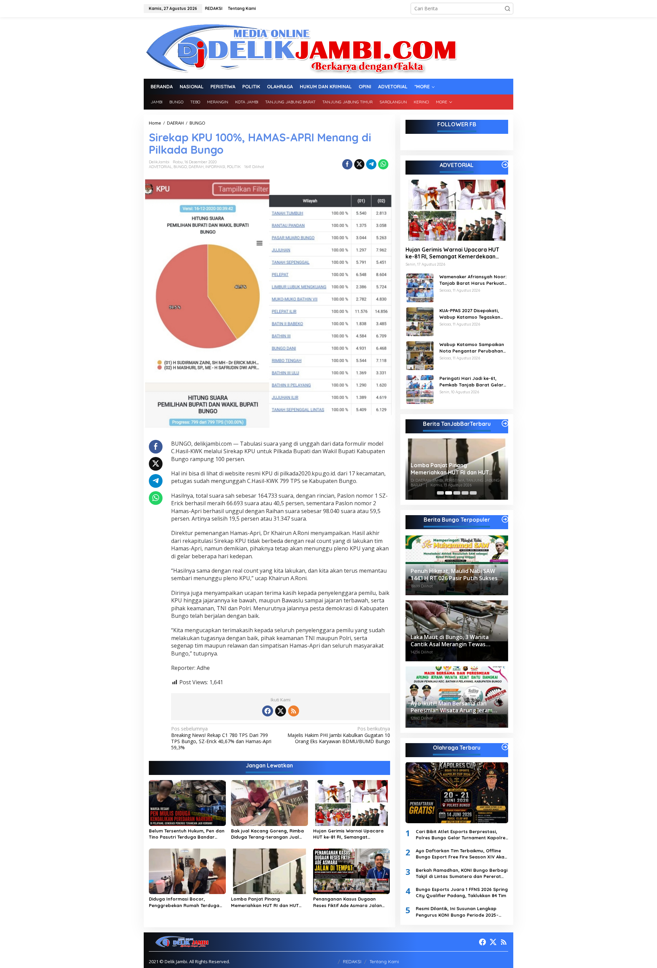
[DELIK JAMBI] (301, 47)
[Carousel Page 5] (473, 493)
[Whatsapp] (383, 164)
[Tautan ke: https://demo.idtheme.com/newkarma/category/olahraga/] (505, 747)
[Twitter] (280, 710)
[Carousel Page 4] (465, 493)
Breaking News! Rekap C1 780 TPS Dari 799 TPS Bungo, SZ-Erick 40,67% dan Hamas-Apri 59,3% (221, 738)
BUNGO (180, 166)
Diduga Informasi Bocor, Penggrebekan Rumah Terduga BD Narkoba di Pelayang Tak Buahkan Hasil (184, 902)
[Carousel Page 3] (456, 493)
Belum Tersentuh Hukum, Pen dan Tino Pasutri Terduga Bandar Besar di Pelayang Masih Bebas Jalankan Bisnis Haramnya (186, 834)
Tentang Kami (384, 961)
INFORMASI (215, 166)
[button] (507, 8)
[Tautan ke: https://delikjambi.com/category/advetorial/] (505, 165)
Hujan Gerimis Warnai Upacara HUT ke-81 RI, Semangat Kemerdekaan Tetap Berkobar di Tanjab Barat (350, 834)
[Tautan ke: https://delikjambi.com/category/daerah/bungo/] (505, 519)
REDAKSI (352, 961)
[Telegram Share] (371, 164)
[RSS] (293, 710)
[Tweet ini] (359, 164)
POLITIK (234, 166)
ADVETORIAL (160, 166)
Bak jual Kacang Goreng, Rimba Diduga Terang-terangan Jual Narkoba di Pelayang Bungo (267, 834)
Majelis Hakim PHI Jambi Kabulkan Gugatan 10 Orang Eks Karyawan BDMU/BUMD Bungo (338, 735)
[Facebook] (267, 710)
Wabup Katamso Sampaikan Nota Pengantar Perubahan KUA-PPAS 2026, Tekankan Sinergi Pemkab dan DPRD (471, 348)
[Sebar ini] (347, 164)
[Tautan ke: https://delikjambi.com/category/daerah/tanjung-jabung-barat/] (505, 423)
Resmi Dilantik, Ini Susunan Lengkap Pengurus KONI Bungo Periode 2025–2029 (457, 912)
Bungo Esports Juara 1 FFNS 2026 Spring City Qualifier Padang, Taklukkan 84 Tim (462, 892)
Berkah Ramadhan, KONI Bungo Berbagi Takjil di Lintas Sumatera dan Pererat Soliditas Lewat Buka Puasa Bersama (461, 873)
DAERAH (196, 166)
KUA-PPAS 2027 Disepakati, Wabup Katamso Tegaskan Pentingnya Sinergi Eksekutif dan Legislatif (471, 314)
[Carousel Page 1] (440, 493)
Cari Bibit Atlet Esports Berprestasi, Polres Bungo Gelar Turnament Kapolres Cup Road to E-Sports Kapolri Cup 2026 (462, 835)
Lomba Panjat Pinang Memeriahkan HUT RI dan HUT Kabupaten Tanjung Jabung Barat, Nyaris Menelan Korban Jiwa (265, 902)
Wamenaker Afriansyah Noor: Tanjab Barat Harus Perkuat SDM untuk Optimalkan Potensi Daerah (472, 280)
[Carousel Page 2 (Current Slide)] (448, 493)
